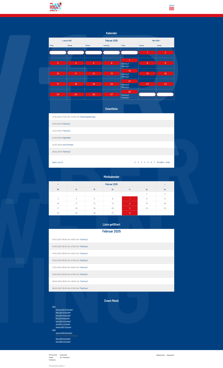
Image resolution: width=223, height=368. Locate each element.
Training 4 (125, 66)
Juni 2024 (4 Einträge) (63, 321)
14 (129, 203)
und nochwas (67, 144)
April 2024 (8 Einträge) (63, 315)
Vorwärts (160, 162)
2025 (53, 330)
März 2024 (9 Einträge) (63, 312)
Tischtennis (52, 360)
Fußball (51, 357)
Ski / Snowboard (64, 357)
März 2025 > (156, 40)
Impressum (170, 355)
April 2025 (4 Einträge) (63, 341)
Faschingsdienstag (87, 116)
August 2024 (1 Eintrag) (63, 327)
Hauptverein (63, 355)
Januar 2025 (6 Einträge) (64, 333)
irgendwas (66, 137)
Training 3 (125, 63)
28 (130, 213)
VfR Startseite (53, 355)
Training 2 (66, 123)
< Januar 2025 (67, 40)
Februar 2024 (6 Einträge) (64, 309)
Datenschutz (160, 355)
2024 (54, 307)
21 (129, 208)
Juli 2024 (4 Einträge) (63, 324)
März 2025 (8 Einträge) (63, 339)
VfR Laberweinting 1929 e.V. (57, 366)
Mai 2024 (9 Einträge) (63, 318)
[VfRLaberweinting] (81, 7)
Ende (168, 162)
